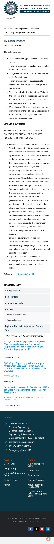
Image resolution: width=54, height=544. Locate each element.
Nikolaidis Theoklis (26, 274)
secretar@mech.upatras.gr (21, 441)
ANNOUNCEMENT (11, 397)
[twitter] (36, 529)
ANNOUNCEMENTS (11, 376)
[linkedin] (48, 529)
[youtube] (42, 529)
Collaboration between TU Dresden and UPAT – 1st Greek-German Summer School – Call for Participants (26, 390)
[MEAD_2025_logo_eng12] (27, 2)
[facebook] (30, 529)
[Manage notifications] (48, 539)
